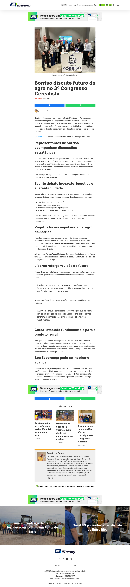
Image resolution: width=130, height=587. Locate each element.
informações (42, 137)
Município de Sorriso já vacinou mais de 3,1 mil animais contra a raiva (64, 431)
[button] (75, 565)
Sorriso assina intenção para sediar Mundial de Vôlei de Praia (43, 429)
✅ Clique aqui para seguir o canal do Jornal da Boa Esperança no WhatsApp (65, 486)
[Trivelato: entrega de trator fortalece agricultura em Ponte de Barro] (32, 525)
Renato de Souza (46, 111)
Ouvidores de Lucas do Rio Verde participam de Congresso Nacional (85, 434)
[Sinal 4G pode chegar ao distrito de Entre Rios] (97, 525)
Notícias (38, 98)
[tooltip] (100, 5)
